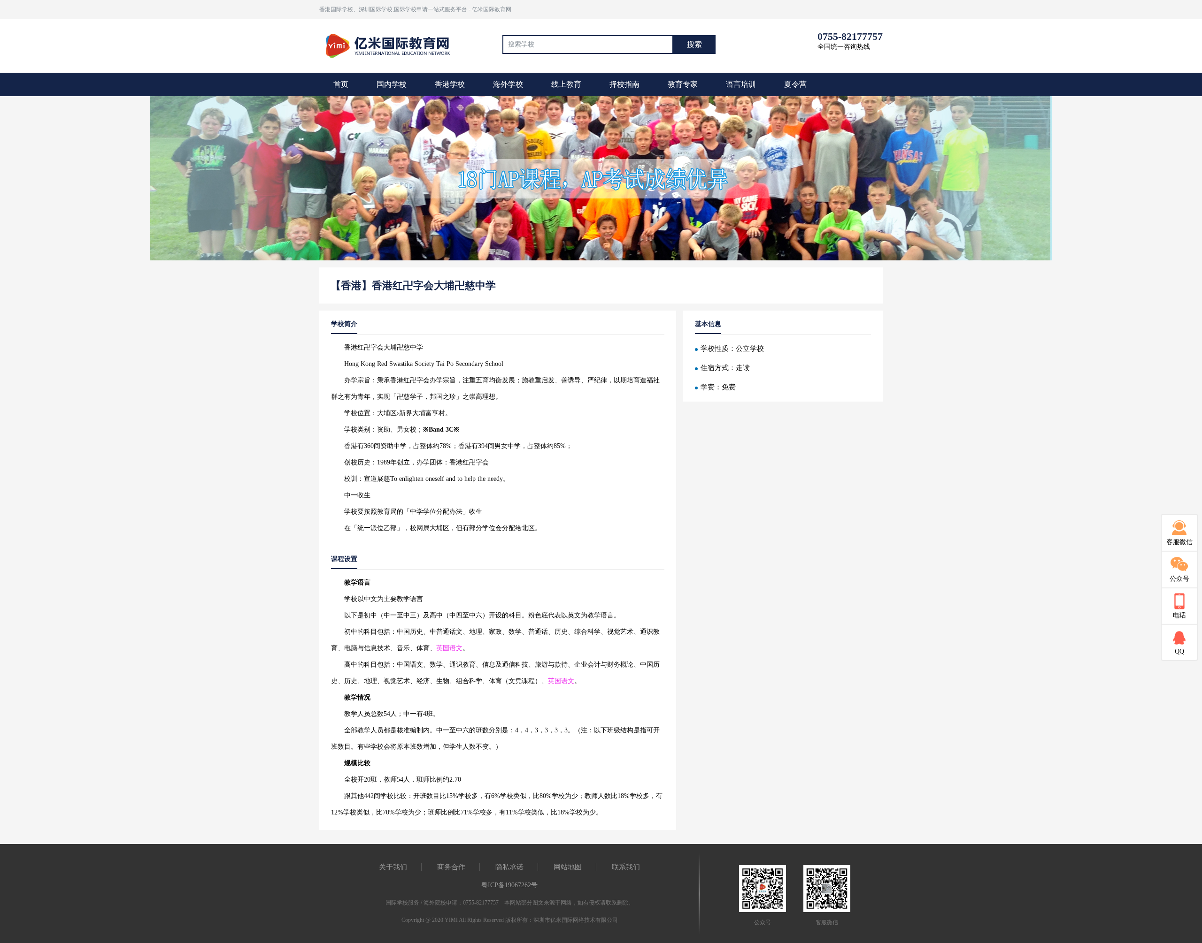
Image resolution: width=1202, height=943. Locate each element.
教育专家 (683, 84)
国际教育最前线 (392, 44)
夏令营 (795, 84)
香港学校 (450, 84)
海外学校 (508, 84)
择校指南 (624, 84)
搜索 (694, 44)
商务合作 (451, 867)
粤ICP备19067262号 (509, 885)
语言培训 (741, 84)
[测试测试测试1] (601, 179)
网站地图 (568, 867)
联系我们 (626, 867)
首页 (340, 84)
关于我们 (393, 867)
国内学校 (392, 84)
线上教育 (566, 84)
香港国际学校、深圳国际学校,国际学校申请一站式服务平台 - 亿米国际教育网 (415, 9)
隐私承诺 (509, 867)
